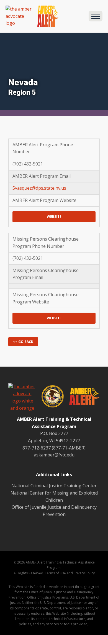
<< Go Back (23, 341)
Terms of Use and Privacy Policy (70, 573)
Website (54, 216)
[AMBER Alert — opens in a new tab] (82, 397)
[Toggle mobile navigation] (95, 16)
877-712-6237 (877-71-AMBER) (54, 448)
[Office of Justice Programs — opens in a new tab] (50, 397)
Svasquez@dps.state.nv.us (39, 188)
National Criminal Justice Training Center (54, 486)
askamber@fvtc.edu (54, 455)
